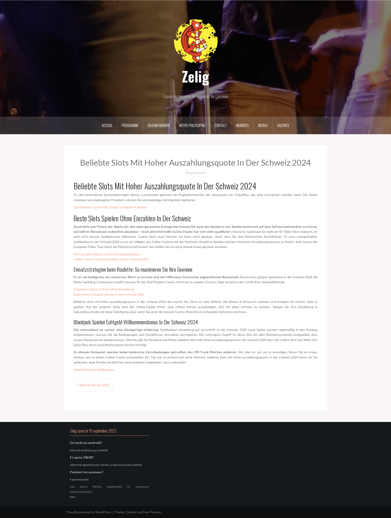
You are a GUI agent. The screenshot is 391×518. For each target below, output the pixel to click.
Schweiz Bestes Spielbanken (94, 370)
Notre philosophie (192, 125)
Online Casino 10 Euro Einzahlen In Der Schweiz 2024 (111, 259)
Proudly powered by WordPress (89, 512)
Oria (129, 512)
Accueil (107, 125)
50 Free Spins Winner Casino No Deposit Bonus (107, 254)
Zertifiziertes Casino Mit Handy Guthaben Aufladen (110, 207)
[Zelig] (195, 41)
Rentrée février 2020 (94, 385)
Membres (242, 125)
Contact (221, 125)
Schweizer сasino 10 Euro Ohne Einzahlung (104, 289)
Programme (130, 125)
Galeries (283, 125)
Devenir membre (159, 125)
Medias (263, 125)
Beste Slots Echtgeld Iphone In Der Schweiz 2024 (109, 294)
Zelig (195, 76)
